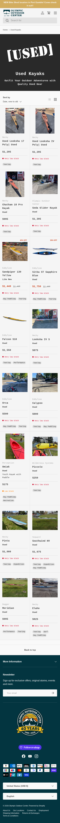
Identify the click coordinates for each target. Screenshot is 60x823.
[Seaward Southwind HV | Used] (45, 520)
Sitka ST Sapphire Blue (44, 274)
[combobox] (30, 20)
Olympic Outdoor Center (18, 806)
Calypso (37, 403)
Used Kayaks (15, 30)
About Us (6, 810)
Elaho (36, 608)
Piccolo (37, 467)
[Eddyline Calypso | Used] (45, 382)
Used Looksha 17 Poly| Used (13, 143)
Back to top (30, 650)
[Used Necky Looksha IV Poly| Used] (45, 121)
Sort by (6, 97)
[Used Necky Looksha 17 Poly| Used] (15, 120)
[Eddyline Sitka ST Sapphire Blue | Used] (45, 251)
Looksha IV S (41, 339)
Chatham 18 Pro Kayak (12, 206)
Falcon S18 (9, 339)
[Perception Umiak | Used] (15, 446)
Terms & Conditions (10, 816)
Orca (5, 403)
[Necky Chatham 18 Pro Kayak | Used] (15, 184)
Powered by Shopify (37, 806)
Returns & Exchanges (30, 813)
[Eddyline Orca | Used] (15, 382)
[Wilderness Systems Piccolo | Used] (45, 446)
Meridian (8, 608)
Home (5, 30)
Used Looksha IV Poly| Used (43, 143)
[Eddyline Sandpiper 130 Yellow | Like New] (15, 251)
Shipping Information (11, 813)
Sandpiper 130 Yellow (11, 274)
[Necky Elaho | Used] (45, 588)
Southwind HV (41, 541)
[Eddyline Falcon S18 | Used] (15, 318)
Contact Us (31, 810)
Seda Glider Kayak (44, 208)
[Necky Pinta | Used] (15, 520)
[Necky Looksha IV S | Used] (45, 319)
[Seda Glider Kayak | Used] (45, 184)
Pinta (6, 541)
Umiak (6, 467)
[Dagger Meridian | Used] (15, 587)
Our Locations (18, 810)
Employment (44, 810)
